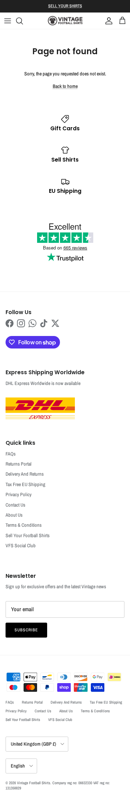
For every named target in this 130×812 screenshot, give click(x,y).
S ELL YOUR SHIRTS (65, 6)
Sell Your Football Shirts (28, 535)
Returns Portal (19, 464)
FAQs (11, 454)
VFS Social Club (21, 545)
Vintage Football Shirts (33, 782)
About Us (14, 515)
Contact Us (15, 505)
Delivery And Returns (25, 474)
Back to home (65, 86)
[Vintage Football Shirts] (65, 20)
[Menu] (7, 20)
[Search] (23, 20)
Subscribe (26, 630)
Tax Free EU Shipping (25, 484)
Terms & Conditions (24, 525)
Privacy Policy (19, 494)
